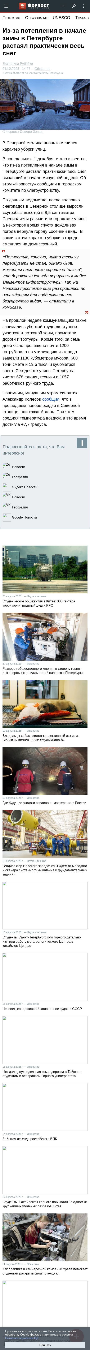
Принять (45, 1345)
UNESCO (61, 17)
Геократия (11, 17)
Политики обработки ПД (21, 1338)
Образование (36, 17)
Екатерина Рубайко (18, 63)
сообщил (50, 399)
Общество (42, 68)
